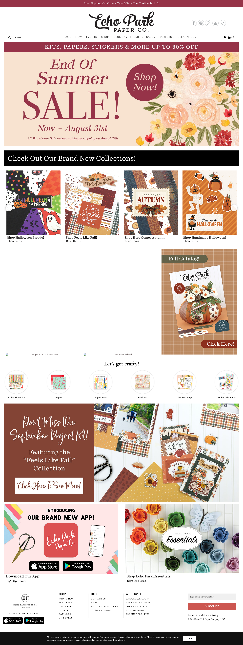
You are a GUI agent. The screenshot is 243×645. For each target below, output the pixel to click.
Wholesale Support (139, 602)
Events (91, 37)
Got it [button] (190, 638)
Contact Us (98, 599)
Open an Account (137, 606)
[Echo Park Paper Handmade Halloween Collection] (209, 207)
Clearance (186, 37)
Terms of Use (195, 615)
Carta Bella (67, 606)
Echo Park (65, 602)
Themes (135, 37)
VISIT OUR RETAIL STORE (105, 606)
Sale (149, 37)
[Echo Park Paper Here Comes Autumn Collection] (151, 207)
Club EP (119, 37)
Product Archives (137, 614)
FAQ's (94, 602)
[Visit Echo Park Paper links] (61, 531)
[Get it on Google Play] (34, 620)
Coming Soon (135, 610)
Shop (105, 37)
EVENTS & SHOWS (101, 610)
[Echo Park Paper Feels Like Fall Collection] (92, 207)
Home (67, 37)
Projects (165, 37)
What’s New (66, 599)
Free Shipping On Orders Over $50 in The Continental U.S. (121, 3)
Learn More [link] (119, 640)
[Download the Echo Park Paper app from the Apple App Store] (33, 566)
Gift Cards (66, 618)
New (78, 37)
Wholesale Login (137, 599)
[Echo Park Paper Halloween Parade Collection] (33, 207)
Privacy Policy (210, 615)
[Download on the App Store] (13, 620)
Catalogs (65, 614)
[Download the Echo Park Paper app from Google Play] (88, 566)
